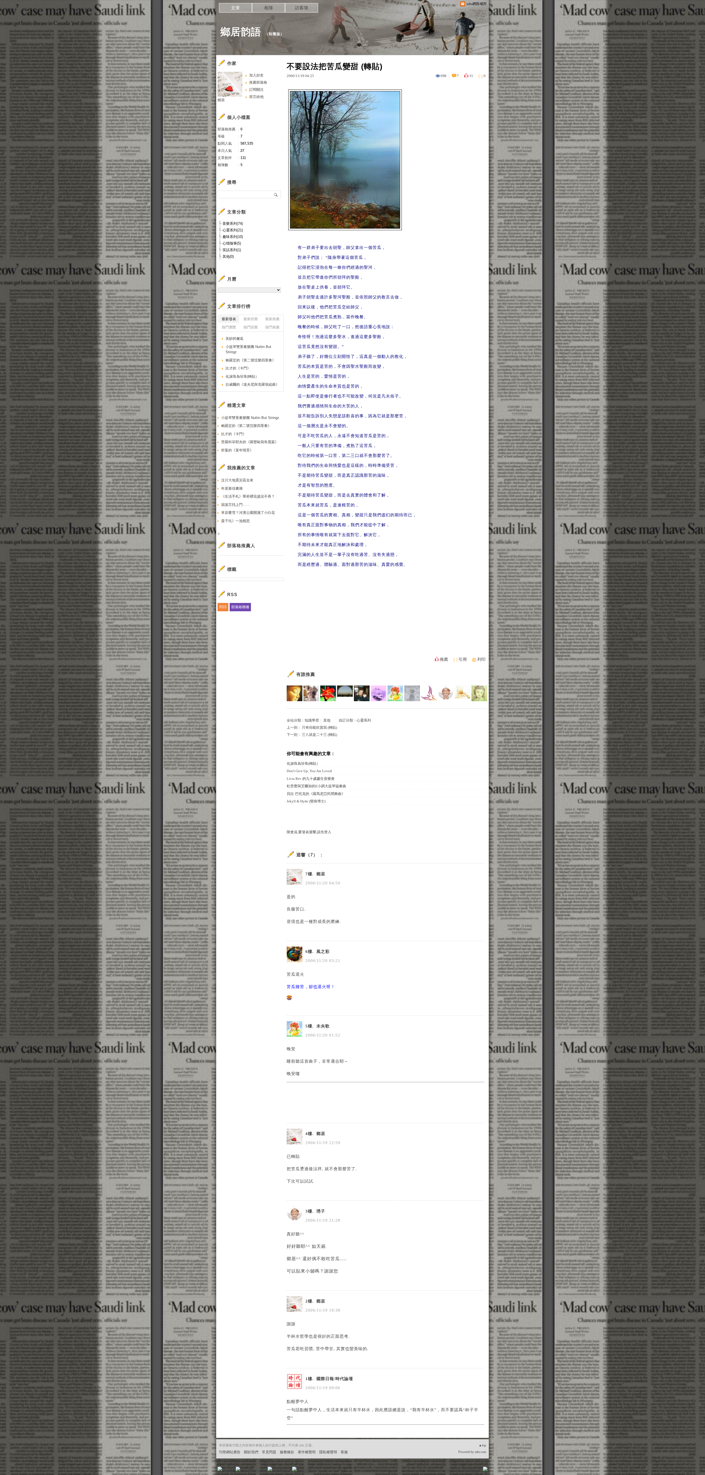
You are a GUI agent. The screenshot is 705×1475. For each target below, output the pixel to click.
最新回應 (250, 319)
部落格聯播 (240, 607)
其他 (326, 720)
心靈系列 (364, 720)
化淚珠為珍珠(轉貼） (303, 763)
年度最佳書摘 (232, 488)
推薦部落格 (258, 82)
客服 (344, 1452)
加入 (460, 1471)
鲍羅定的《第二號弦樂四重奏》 (251, 360)
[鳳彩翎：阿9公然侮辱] (479, 693)
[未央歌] (395, 693)
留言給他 (256, 97)
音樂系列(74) (233, 223)
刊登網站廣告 (229, 1452)
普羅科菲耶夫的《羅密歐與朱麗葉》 (249, 442)
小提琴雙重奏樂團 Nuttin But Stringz (248, 349)
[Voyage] (378, 693)
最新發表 (229, 319)
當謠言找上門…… (235, 505)
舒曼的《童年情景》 (237, 450)
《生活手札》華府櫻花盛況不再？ (248, 496)
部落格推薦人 (241, 545)
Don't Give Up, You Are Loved (309, 771)
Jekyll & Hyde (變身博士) (306, 801)
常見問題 (269, 1452)
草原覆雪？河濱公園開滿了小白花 (248, 513)
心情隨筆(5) (232, 243)
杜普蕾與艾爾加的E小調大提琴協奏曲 (316, 786)
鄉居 (221, 100)
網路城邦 (474, 1471)
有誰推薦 (305, 674)
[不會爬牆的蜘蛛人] (362, 693)
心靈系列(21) (233, 230)
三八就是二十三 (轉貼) (319, 735)
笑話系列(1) (232, 250)
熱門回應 (250, 327)
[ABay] (429, 693)
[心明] (294, 693)
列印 (481, 659)
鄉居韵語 (240, 31)
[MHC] (345, 693)
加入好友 (256, 75)
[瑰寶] (412, 693)
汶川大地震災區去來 (237, 480)
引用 (463, 659)
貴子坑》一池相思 (235, 521)
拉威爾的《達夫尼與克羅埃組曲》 (252, 384)
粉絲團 (228, 1471)
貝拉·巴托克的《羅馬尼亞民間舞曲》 (316, 794)
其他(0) (228, 256)
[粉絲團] (220, 1469)
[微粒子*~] (311, 693)
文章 (235, 8)
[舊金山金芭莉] (328, 693)
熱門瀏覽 (229, 327)
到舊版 (274, 34)
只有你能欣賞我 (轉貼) (319, 727)
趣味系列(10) (233, 237)
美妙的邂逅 (234, 338)
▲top (482, 1445)
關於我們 (251, 1452)
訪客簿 (301, 8)
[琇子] (446, 693)
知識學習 (312, 720)
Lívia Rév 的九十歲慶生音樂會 (311, 779)
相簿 (268, 8)
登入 (450, 1471)
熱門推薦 (272, 327)
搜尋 (276, 194)
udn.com (480, 1452)
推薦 (444, 659)
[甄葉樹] (462, 693)
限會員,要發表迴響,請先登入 (309, 832)
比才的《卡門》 (238, 368)
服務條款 (287, 1452)
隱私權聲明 (328, 1452)
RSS (223, 607)
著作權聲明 (307, 1452)
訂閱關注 (256, 89)
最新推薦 (272, 319)
